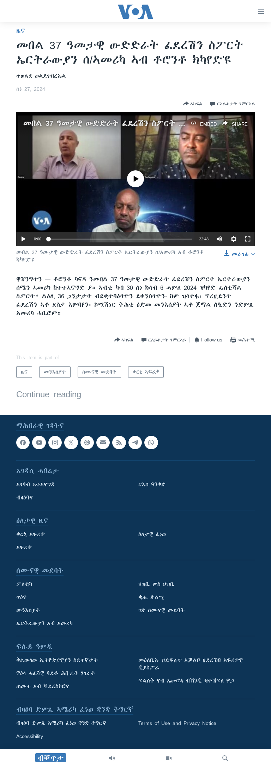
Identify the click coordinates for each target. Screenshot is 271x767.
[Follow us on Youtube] (39, 442)
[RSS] (119, 442)
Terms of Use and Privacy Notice (177, 723)
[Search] (225, 758)
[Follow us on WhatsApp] (151, 442)
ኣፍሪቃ (24, 548)
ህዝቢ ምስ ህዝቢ (156, 584)
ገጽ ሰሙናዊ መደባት (161, 611)
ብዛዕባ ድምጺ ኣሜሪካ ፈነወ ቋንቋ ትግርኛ (61, 723)
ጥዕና (21, 598)
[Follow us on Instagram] (55, 442)
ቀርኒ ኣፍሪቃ (30, 535)
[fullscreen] (248, 239)
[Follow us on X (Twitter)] (71, 442)
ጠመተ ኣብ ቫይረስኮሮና (42, 687)
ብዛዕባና (24, 498)
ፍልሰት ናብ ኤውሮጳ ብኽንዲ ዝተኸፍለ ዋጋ (186, 681)
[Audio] (111, 758)
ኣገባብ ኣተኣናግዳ (35, 485)
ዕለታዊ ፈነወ (152, 535)
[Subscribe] (103, 442)
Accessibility (29, 736)
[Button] (192, 103)
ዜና (20, 30)
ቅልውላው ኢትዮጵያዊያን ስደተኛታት (57, 660)
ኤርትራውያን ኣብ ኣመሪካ (44, 624)
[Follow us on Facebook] (23, 442)
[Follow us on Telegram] (135, 442)
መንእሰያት (28, 611)
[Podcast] (87, 442)
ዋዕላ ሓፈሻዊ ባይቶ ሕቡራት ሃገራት (55, 674)
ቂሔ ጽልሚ (151, 598)
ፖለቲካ (24, 584)
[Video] (168, 758)
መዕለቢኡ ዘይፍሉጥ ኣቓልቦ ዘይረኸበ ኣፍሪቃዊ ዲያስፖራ (190, 664)
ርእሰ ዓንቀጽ (151, 485)
